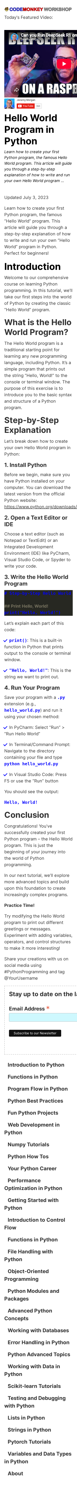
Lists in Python (26, 1418)
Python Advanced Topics (39, 1354)
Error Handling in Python (39, 1342)
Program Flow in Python (38, 1089)
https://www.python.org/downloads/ (40, 506)
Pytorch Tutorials (29, 1442)
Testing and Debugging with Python (35, 1402)
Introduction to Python (36, 1065)
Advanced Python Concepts (28, 1315)
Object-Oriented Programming (26, 1275)
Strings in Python (29, 1430)
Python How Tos (28, 1156)
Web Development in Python (32, 1129)
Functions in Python (33, 1077)
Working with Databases (38, 1330)
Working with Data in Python (32, 1370)
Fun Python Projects (33, 1113)
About (15, 1473)
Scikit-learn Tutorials (34, 1386)
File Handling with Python (28, 1255)
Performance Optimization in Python (33, 1184)
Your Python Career (32, 1168)
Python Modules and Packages (31, 1295)
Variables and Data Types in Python (37, 1458)
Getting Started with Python (31, 1204)
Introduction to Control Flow (34, 1224)
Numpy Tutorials (28, 1144)
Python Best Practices (35, 1101)
